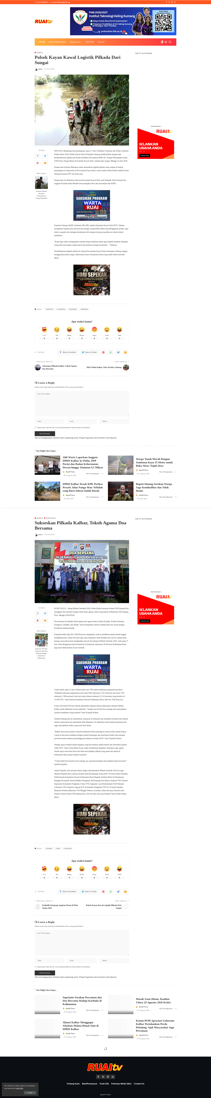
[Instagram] (172, 2)
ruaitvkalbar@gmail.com (61, 2)
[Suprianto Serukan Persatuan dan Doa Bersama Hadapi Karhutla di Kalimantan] (41, 640)
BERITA (40, 52)
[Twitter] (169, 2)
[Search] (170, 42)
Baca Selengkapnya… (93, 473)
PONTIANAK (51, 518)
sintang (84, 309)
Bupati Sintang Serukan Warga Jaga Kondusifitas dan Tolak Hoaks (154, 487)
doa (58, 848)
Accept (30, 1093)
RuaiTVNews (70, 472)
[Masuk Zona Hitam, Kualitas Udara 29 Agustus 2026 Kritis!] (120, 1004)
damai (49, 848)
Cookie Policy (19, 1088)
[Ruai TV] (44, 21)
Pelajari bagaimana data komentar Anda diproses (97, 438)
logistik (61, 309)
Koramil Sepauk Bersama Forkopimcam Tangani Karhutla (41, 194)
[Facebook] (166, 2)
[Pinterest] (38, 163)
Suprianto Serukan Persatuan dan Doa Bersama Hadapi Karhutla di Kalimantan (41, 653)
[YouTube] (175, 2)
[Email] (45, 163)
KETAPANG (50, 1057)
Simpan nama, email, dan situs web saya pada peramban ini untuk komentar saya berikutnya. (63, 427)
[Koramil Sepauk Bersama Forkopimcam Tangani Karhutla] (41, 182)
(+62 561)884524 (42, 2)
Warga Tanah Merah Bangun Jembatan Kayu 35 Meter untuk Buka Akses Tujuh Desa (154, 462)
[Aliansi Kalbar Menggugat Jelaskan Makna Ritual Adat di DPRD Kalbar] (47, 1028)
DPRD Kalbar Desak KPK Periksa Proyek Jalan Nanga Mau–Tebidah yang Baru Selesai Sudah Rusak (83, 487)
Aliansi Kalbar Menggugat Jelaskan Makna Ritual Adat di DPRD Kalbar (81, 1026)
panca (40, 69)
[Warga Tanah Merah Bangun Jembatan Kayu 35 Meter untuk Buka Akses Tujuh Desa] (120, 465)
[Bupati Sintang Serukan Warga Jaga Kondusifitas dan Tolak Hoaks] (120, 491)
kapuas (50, 309)
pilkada (73, 309)
